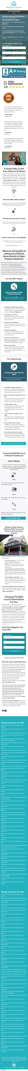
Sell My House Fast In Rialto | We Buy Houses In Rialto (13, 750)
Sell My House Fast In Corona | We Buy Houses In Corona (14, 898)
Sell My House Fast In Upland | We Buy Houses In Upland (14, 766)
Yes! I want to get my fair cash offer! (13, 443)
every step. (19, 245)
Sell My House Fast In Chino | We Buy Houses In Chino (13, 733)
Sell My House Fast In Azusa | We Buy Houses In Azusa (13, 812)
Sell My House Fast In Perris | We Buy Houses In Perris (13, 918)
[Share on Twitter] (5, 710)
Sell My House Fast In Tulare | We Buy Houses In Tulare (13, 974)
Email (3, 56)
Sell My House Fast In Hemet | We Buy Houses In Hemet (14, 908)
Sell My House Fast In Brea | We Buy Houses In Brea (12, 1024)
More (14, 13)
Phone (3, 50)
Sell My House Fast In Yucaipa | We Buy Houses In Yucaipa (14, 760)
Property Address (6, 45)
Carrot (23, 1067)
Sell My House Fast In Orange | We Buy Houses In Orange (14, 1036)
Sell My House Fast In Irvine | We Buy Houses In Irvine (13, 868)
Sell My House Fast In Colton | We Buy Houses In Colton (14, 780)
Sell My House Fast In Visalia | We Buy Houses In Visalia (13, 969)
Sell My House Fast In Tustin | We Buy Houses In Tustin (13, 1018)
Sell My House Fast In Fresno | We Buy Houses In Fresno (13, 972)
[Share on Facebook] (3, 710)
